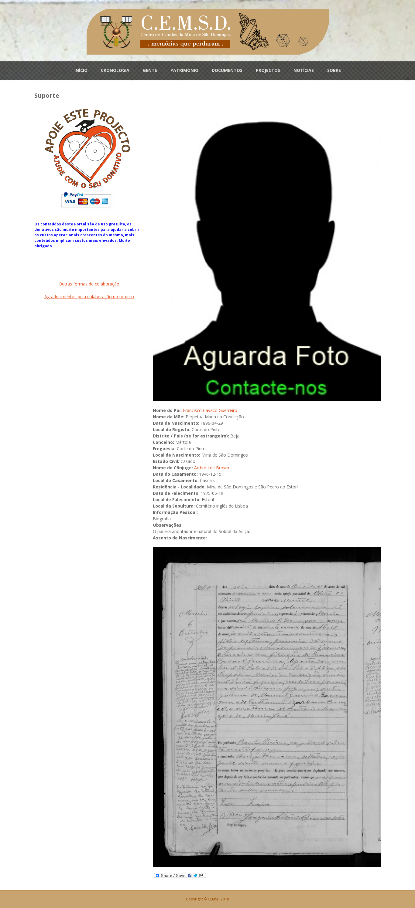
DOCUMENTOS (227, 70)
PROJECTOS (268, 70)
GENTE (150, 70)
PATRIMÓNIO (184, 70)
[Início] (208, 31)
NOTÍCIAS (303, 70)
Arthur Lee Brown (211, 468)
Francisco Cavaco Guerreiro (210, 410)
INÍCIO (80, 70)
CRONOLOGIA (115, 70)
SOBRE (334, 70)
